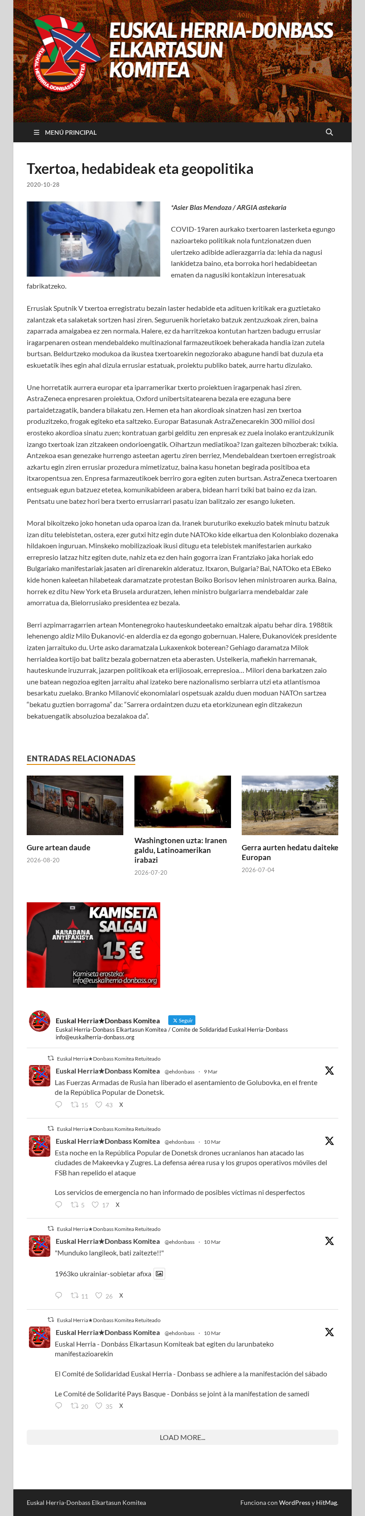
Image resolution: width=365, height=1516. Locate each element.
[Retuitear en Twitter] (51, 1058)
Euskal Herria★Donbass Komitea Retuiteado (109, 1058)
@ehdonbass (180, 1071)
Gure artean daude (58, 847)
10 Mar (212, 1141)
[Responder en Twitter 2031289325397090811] (61, 1205)
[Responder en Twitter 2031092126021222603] (61, 1105)
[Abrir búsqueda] (329, 132)
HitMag (326, 1502)
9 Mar (211, 1071)
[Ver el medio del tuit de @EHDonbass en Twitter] (159, 1273)
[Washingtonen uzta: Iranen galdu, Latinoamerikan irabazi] (182, 804)
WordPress (294, 1502)
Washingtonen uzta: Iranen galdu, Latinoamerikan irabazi (180, 850)
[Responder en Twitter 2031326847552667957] (61, 1406)
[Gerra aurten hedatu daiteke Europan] (290, 808)
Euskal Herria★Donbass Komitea (108, 1070)
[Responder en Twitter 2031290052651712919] (61, 1296)
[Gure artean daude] (75, 808)
